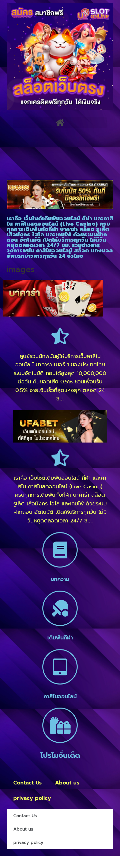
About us (67, 783)
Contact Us (27, 783)
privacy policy (32, 798)
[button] (60, 122)
